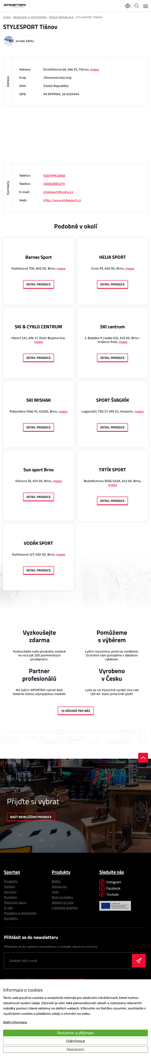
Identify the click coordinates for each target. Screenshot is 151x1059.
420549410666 (54, 175)
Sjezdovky (59, 887)
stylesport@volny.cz (58, 192)
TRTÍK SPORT (112, 469)
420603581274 (54, 184)
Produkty (11, 881)
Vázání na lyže (62, 902)
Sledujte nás (111, 871)
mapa (94, 69)
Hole (55, 892)
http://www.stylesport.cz (62, 200)
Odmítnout (75, 1041)
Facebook (113, 888)
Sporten (12, 871)
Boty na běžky (62, 897)
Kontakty (11, 918)
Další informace (15, 1022)
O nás (8, 908)
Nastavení (75, 1049)
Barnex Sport (38, 257)
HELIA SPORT (112, 257)
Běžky (56, 881)
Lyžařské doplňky (65, 908)
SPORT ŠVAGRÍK (112, 400)
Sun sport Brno (38, 469)
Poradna (10, 897)
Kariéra (9, 887)
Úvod (7, 17)
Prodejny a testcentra (20, 913)
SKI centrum (112, 326)
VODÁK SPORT (38, 543)
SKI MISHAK (38, 400)
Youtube (112, 894)
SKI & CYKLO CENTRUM (38, 326)
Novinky (10, 892)
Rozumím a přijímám (75, 1033)
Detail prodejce (38, 284)
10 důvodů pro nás (75, 710)
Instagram (113, 882)
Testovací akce (15, 902)
